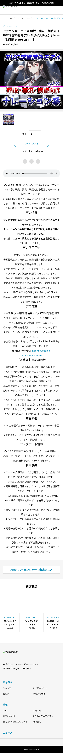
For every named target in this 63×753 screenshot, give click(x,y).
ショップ (7, 688)
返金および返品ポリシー (44, 716)
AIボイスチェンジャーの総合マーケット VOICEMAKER (32, 3)
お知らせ (37, 710)
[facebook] (27, 742)
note (5, 710)
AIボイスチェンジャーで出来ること (31, 569)
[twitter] (23, 742)
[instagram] (19, 742)
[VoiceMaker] (14, 10)
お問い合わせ (9, 716)
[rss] (44, 742)
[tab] (31, 570)
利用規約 (37, 721)
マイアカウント (40, 688)
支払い (6, 694)
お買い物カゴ (39, 694)
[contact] (40, 742)
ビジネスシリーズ (10, 26)
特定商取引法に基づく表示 (15, 721)
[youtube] (36, 742)
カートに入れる (31, 143)
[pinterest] (31, 742)
